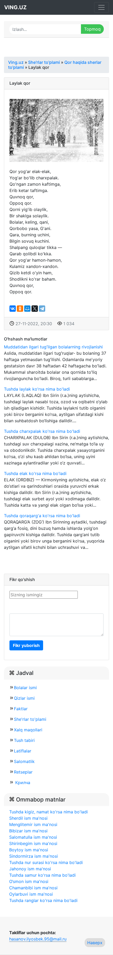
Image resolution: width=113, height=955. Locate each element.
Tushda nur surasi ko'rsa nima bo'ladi (46, 862)
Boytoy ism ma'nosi (28, 849)
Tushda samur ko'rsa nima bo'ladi (42, 875)
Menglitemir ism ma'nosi (33, 824)
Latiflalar (22, 751)
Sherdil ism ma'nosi (28, 818)
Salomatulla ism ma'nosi (33, 837)
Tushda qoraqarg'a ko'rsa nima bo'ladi (42, 515)
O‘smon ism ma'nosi (28, 881)
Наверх (94, 942)
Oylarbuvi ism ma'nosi (31, 894)
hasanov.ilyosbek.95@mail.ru (37, 939)
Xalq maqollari (28, 729)
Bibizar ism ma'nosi (28, 830)
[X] (35, 308)
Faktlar (21, 708)
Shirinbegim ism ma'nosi (33, 843)
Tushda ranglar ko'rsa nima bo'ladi (43, 900)
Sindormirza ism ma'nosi (33, 856)
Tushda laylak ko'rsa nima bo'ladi (37, 389)
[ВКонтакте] (12, 308)
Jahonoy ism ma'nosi (30, 868)
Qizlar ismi (24, 698)
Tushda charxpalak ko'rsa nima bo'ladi (42, 431)
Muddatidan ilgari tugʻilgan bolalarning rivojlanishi (53, 346)
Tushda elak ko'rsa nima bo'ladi (35, 473)
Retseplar (23, 772)
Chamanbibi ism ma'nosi (33, 887)
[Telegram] (42, 308)
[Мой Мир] (27, 308)
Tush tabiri (24, 740)
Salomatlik (24, 761)
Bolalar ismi (25, 687)
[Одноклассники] (20, 308)
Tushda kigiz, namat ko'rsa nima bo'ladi (48, 811)
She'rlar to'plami (30, 719)
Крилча (22, 782)
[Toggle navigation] (101, 7)
